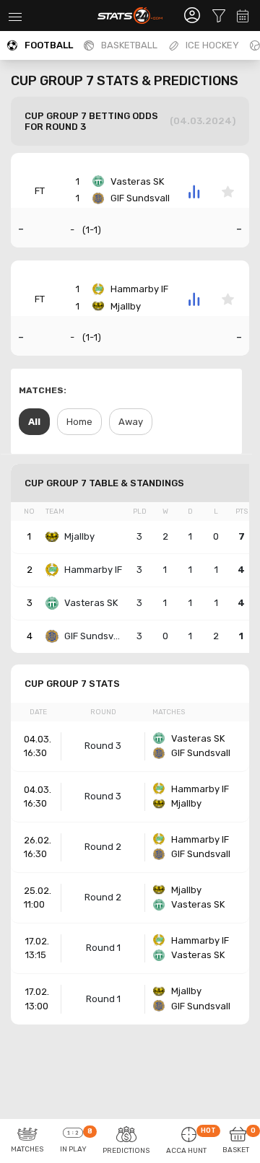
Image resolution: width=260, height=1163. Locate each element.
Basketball (129, 45)
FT (40, 190)
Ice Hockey (212, 45)
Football (49, 45)
